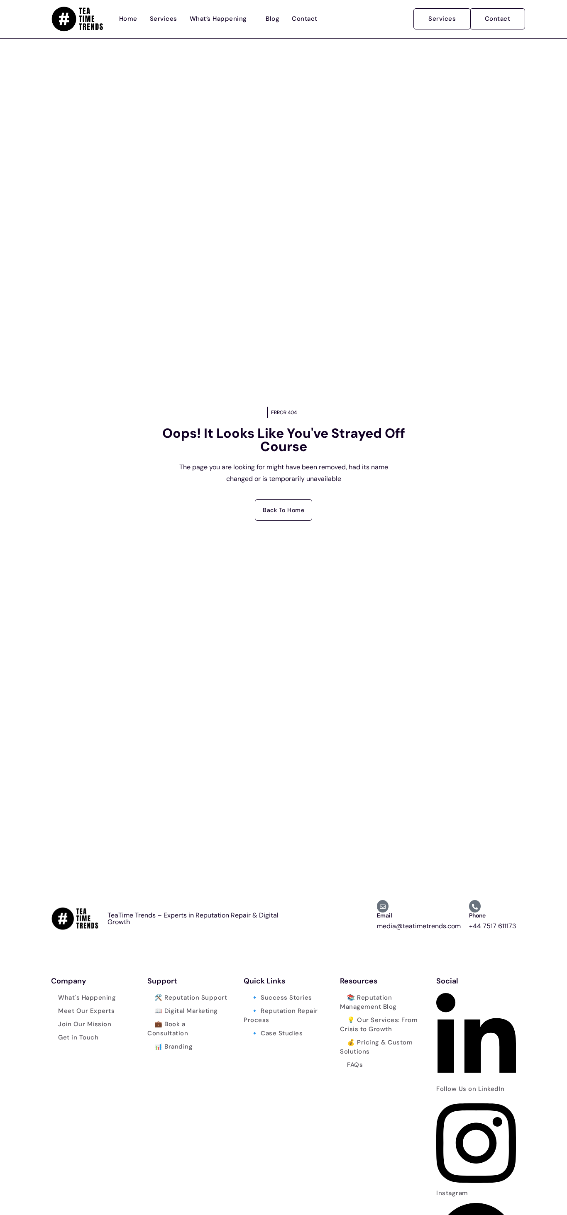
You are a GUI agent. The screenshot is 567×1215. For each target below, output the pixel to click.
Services (163, 19)
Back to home (283, 510)
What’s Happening (218, 19)
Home (128, 19)
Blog (272, 19)
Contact (305, 19)
